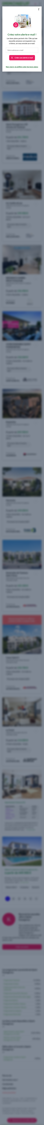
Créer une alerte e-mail (23, 58)
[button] (38, 9)
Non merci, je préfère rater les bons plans (22, 67)
